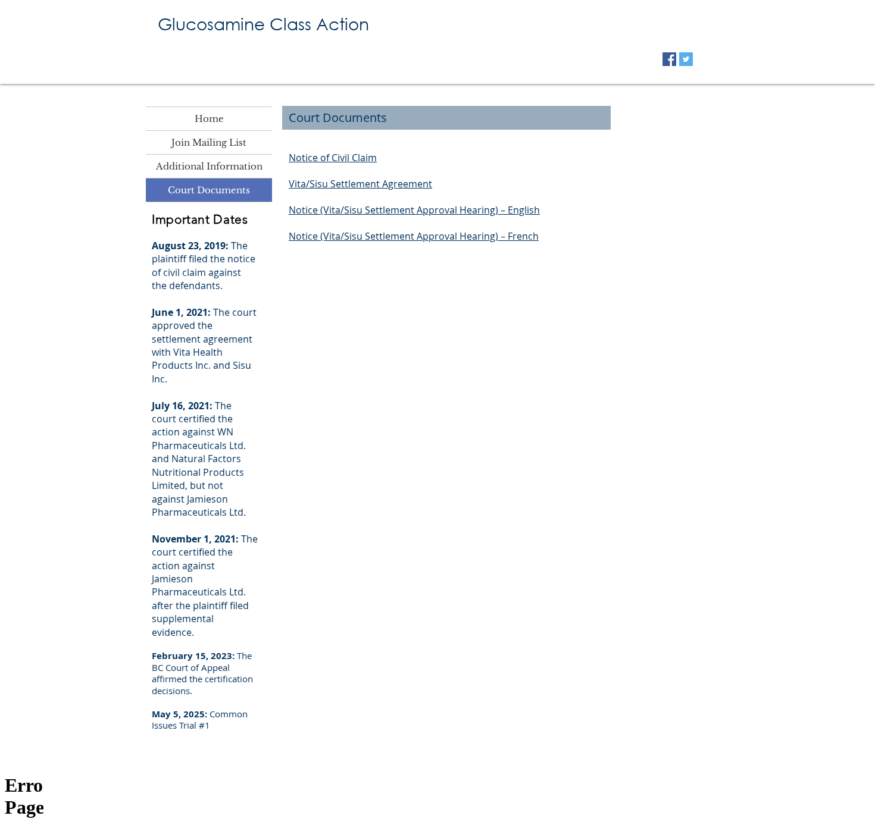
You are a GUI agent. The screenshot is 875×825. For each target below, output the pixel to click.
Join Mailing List (208, 142)
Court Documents (209, 190)
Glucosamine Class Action (263, 23)
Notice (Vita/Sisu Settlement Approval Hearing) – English (414, 210)
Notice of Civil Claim (333, 157)
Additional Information (209, 166)
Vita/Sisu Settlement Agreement (360, 183)
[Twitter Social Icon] (686, 59)
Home (209, 118)
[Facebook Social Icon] (669, 59)
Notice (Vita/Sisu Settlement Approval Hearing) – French (414, 236)
